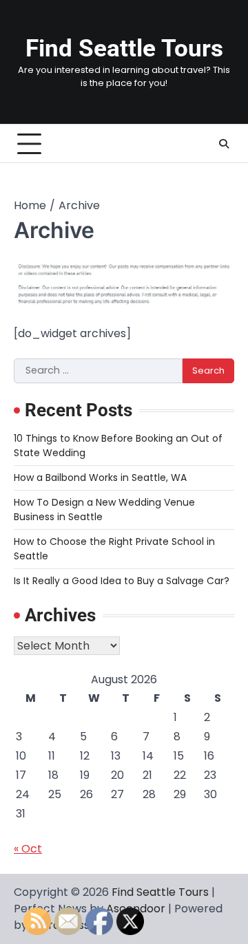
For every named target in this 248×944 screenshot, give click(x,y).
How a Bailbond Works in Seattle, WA (100, 477)
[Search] (224, 143)
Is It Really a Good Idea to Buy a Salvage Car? (121, 581)
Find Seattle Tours (124, 48)
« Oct (28, 849)
